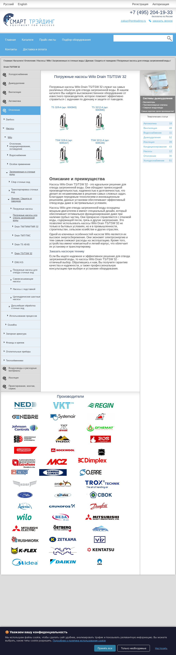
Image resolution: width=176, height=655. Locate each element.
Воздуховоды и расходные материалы (23, 369)
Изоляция (14, 377)
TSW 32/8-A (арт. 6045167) (64, 141)
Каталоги (27, 39)
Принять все (105, 648)
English (22, 4)
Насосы (10, 128)
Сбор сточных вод (20, 182)
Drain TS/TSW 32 (23, 253)
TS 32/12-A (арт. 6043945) (100, 108)
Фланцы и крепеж (15, 342)
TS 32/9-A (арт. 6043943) (63, 107)
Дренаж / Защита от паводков (21, 199)
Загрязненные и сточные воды (22, 173)
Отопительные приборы (18, 351)
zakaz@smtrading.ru (133, 20)
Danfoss (10, 119)
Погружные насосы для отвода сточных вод (25, 271)
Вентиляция (15, 92)
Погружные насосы (23, 209)
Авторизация (160, 4)
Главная (10, 39)
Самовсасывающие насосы (23, 280)
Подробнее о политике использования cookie (79, 640)
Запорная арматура (16, 333)
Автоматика (15, 101)
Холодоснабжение (18, 74)
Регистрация (140, 4)
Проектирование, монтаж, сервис (22, 387)
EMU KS (19, 262)
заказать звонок (162, 20)
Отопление (14, 110)
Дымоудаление (16, 83)
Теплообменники (14, 360)
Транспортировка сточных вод (24, 190)
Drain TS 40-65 (22, 244)
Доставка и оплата (35, 49)
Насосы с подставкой (24, 289)
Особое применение (19, 164)
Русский (8, 4)
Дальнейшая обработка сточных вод (23, 306)
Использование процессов (23, 316)
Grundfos (12, 325)
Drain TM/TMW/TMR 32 (26, 226)
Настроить (161, 648)
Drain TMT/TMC (23, 235)
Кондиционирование (158, 146)
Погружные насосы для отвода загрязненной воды (25, 218)
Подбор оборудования (76, 39)
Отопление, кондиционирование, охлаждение (20, 146)
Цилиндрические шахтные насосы (26, 298)
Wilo (10, 137)
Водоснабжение (17, 155)
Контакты (11, 49)
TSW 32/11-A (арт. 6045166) (100, 141)
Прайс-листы (47, 39)
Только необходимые (133, 648)
